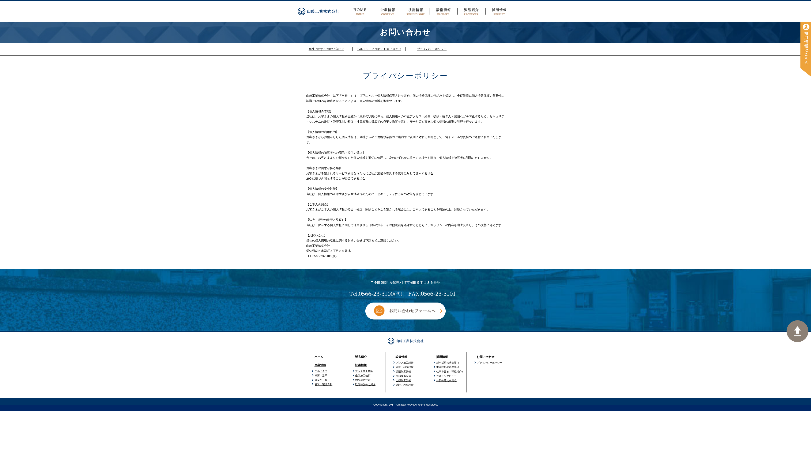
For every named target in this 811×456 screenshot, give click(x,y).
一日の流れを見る (446, 380)
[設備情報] (443, 11)
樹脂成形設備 (403, 376)
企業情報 (320, 365)
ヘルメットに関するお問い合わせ (379, 49)
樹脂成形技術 (362, 380)
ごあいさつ (321, 371)
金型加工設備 (403, 380)
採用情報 (442, 356)
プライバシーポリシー (432, 49)
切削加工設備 (403, 371)
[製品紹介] (471, 11)
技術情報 (361, 365)
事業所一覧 (321, 380)
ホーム (318, 356)
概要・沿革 (321, 375)
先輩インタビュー (446, 376)
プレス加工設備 (405, 362)
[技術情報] (416, 11)
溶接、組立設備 (405, 367)
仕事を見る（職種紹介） (450, 371)
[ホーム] (360, 11)
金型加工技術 (362, 375)
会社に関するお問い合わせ (326, 49)
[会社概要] (388, 11)
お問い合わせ (485, 356)
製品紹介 (361, 356)
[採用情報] (805, 49)
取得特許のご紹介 (365, 384)
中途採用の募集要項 (447, 367)
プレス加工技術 (364, 371)
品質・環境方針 (323, 384)
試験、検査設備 (405, 384)
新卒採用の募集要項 (447, 362)
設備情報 (401, 356)
